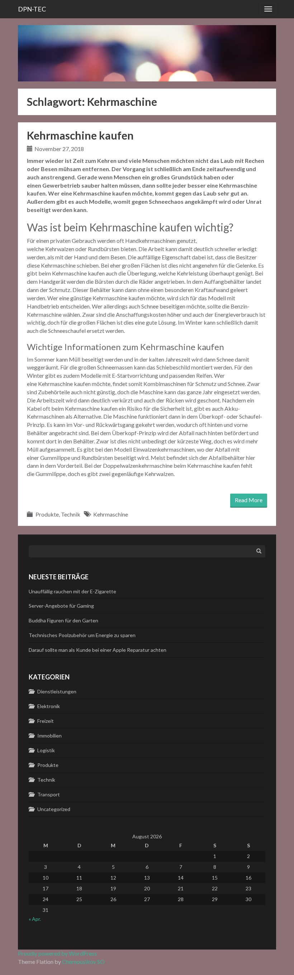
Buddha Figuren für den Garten (63, 620)
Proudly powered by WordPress (57, 953)
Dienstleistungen (56, 691)
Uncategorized (53, 809)
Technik (70, 514)
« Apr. (35, 919)
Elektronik (48, 706)
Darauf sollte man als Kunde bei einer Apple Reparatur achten (97, 650)
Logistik (46, 750)
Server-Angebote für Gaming (61, 606)
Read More (248, 499)
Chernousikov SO (83, 961)
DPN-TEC (32, 9)
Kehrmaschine (110, 514)
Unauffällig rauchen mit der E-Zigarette (72, 591)
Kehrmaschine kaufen (80, 135)
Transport (48, 794)
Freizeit (45, 721)
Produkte (47, 514)
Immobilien (49, 736)
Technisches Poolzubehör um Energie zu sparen (82, 635)
